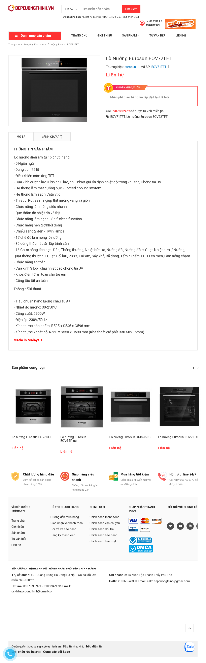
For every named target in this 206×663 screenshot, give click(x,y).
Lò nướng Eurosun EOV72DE (178, 437)
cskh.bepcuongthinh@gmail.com (32, 591)
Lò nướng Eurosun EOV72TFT (147, 117)
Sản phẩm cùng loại (28, 367)
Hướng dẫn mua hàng (64, 517)
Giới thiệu (104, 35)
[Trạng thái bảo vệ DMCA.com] (141, 548)
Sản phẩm (129, 35)
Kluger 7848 (88, 17)
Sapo (66, 652)
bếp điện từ (94, 646)
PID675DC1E (103, 17)
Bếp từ (68, 646)
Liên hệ (181, 35)
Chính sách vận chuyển (105, 523)
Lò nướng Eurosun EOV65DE (32, 437)
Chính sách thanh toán (104, 517)
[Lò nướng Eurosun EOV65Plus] (81, 406)
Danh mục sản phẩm (36, 36)
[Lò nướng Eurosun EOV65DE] (33, 406)
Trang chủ (79, 35)
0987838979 (152, 25)
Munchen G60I (131, 17)
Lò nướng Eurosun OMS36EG (130, 437)
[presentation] (193, 368)
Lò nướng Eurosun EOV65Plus (73, 439)
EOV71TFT (117, 117)
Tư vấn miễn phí (154, 21)
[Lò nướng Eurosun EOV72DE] (179, 406)
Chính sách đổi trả (102, 529)
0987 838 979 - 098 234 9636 (42, 586)
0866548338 (129, 581)
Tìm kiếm (131, 9)
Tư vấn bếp (157, 35)
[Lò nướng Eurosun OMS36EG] (130, 406)
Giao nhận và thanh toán (66, 523)
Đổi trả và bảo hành (63, 529)
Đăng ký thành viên (62, 535)
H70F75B (116, 17)
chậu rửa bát (27, 652)
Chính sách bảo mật (103, 541)
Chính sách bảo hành (103, 535)
